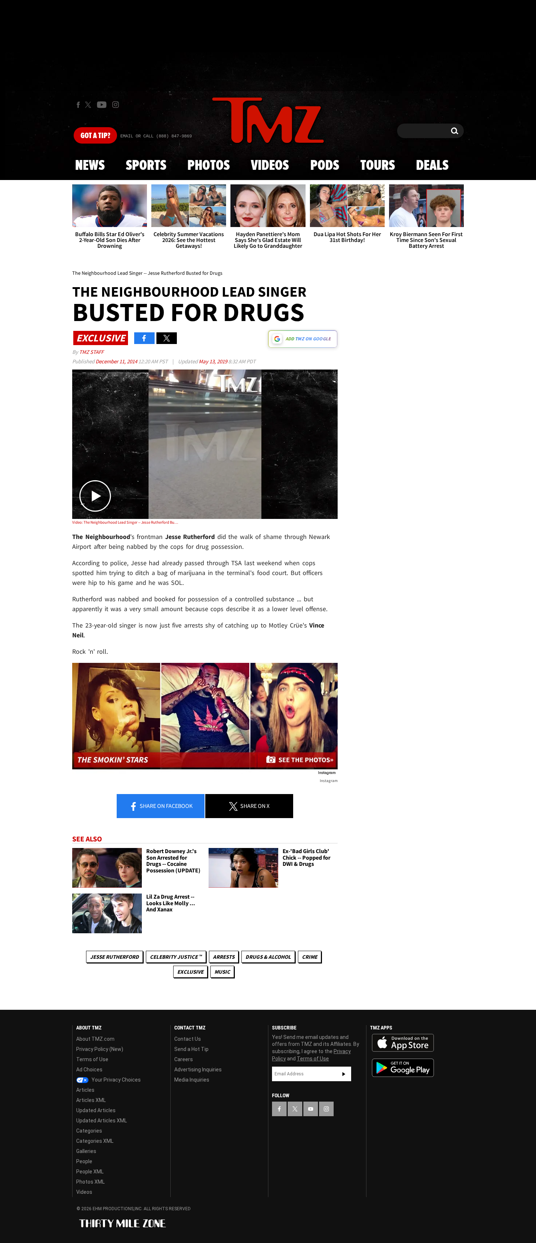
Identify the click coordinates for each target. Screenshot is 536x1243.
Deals (432, 166)
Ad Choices (89, 1069)
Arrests (223, 956)
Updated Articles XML (101, 1120)
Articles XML (91, 1100)
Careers (183, 1059)
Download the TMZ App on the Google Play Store (403, 1068)
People (84, 1161)
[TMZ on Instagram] (115, 104)
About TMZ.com (95, 1039)
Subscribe (344, 1074)
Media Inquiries (191, 1080)
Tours (377, 166)
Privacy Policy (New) (99, 1049)
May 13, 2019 (213, 361)
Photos (208, 166)
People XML (90, 1171)
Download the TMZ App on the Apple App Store (403, 1043)
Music (222, 971)
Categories (89, 1131)
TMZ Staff (91, 351)
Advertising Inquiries (198, 1069)
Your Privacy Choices (115, 1080)
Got (95, 136)
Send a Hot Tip (191, 1049)
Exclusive (190, 971)
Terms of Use (92, 1059)
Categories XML (94, 1141)
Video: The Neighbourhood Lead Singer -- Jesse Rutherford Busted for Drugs (125, 522)
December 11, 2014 (117, 361)
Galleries (86, 1151)
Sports (146, 166)
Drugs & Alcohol (268, 956)
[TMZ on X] (89, 104)
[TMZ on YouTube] (310, 1109)
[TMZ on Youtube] (101, 104)
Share (166, 805)
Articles (85, 1090)
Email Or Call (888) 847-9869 (156, 136)
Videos (270, 166)
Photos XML (90, 1182)
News (90, 166)
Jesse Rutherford (114, 956)
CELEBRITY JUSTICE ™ (176, 956)
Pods (324, 166)
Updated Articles (96, 1110)
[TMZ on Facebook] (78, 104)
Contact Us (187, 1039)
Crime (309, 956)
